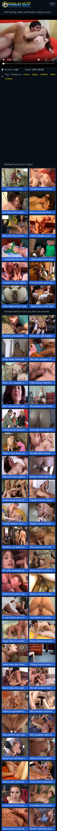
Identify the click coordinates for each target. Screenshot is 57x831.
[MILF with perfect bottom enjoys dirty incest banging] (15, 395)
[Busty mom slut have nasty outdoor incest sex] (15, 747)
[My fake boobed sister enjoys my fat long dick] (42, 676)
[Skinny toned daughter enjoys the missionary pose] (42, 747)
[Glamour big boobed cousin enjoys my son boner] (15, 700)
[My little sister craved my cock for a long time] (42, 442)
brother (44, 74)
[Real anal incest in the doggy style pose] (42, 536)
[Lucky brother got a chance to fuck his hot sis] (15, 606)
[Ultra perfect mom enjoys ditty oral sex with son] (15, 723)
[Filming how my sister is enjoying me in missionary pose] (42, 653)
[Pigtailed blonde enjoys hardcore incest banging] (42, 489)
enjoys (35, 74)
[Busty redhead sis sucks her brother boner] (42, 630)
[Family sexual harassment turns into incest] (15, 418)
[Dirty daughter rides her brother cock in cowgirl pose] (42, 723)
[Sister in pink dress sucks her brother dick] (15, 442)
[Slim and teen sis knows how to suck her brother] (42, 700)
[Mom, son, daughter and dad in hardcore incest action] (15, 371)
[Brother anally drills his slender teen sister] (42, 465)
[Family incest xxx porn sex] (18, 4)
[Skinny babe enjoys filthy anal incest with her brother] (15, 817)
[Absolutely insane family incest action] (42, 395)
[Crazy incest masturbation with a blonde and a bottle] (42, 770)
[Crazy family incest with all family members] (15, 348)
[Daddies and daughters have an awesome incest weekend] (15, 324)
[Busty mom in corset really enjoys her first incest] (42, 559)
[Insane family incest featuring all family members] (15, 489)
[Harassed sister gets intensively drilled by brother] (42, 418)
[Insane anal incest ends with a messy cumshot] (15, 794)
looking (8, 78)
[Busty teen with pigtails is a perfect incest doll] (42, 324)
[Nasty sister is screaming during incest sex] (15, 630)
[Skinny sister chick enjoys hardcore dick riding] (15, 770)
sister (52, 74)
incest (26, 74)
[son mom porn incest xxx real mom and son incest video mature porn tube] (52, 4)
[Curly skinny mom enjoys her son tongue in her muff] (15, 582)
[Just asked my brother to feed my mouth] (42, 606)
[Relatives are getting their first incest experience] (15, 536)
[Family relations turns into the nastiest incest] (15, 512)
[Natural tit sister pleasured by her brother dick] (15, 465)
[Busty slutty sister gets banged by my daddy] (15, 676)
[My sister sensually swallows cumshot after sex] (15, 559)
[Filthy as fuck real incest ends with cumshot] (42, 371)
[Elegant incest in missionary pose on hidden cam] (42, 512)
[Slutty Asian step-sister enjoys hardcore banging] (15, 653)
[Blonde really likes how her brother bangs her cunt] (42, 817)
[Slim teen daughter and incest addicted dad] (42, 348)
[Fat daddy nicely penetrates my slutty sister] (42, 794)
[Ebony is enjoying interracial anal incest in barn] (42, 582)
